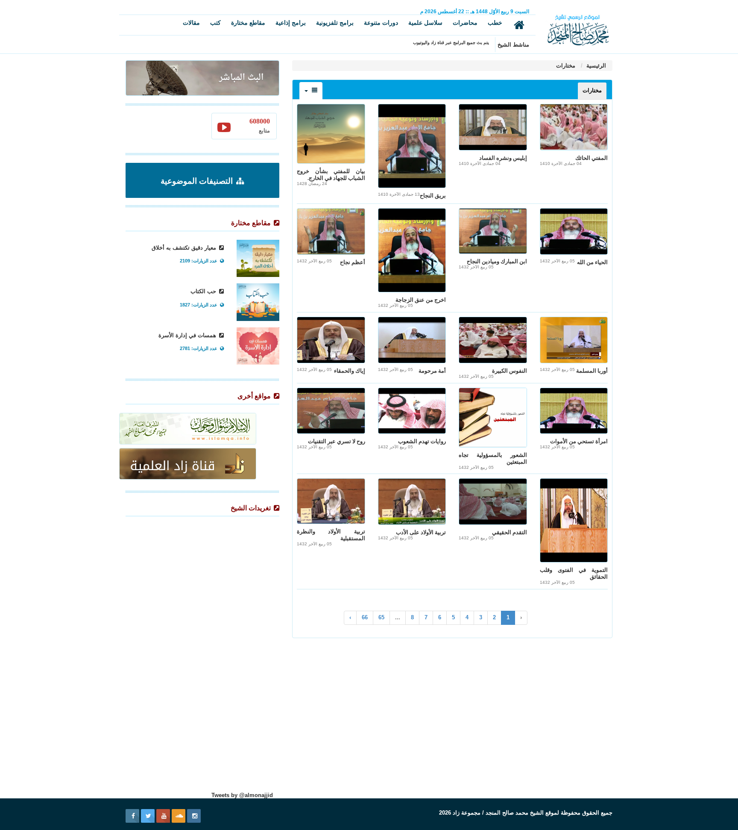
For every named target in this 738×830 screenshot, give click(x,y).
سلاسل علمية (425, 22)
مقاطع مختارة (248, 22)
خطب (495, 22)
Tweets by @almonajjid (242, 795)
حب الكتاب (204, 291)
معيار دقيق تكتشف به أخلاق (185, 247)
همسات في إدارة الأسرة (188, 335)
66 (365, 617)
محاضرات (465, 22)
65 (381, 617)
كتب (215, 22)
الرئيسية (595, 65)
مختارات (565, 65)
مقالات (191, 22)
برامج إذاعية (290, 22)
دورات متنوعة (381, 22)
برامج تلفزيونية (335, 22)
